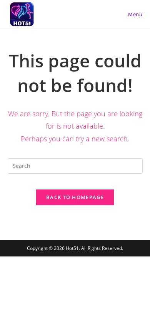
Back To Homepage (75, 197)
